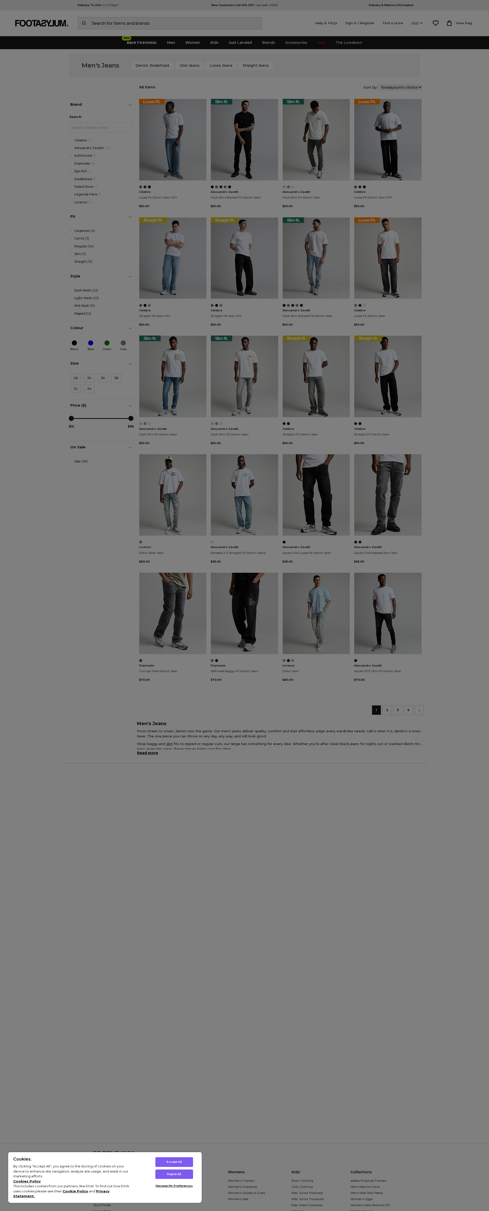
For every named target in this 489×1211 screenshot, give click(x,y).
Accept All (174, 1162)
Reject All (174, 1174)
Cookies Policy (27, 1181)
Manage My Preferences (174, 1186)
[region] (105, 1177)
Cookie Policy (75, 1191)
